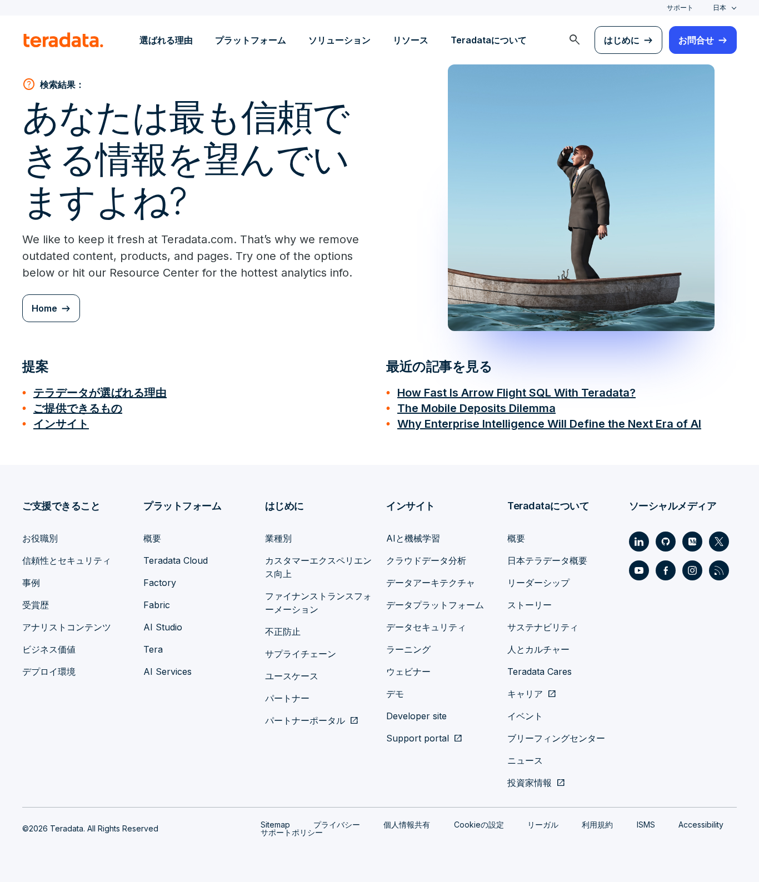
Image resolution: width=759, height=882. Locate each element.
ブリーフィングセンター (556, 738)
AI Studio (162, 627)
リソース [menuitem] (410, 40)
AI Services (167, 671)
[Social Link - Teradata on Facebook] (666, 570)
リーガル (542, 824)
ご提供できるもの (77, 408)
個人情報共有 (406, 824)
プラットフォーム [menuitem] (250, 40)
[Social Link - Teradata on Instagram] (692, 570)
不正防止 (283, 631)
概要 (152, 538)
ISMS (646, 824)
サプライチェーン (300, 653)
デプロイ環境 (49, 671)
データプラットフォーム (435, 604)
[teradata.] (63, 40)
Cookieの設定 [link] (479, 824)
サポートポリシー (292, 832)
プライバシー (336, 824)
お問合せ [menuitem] (696, 40)
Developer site (416, 715)
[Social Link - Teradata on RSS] (719, 570)
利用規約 (597, 824)
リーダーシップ (538, 582)
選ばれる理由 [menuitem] (166, 40)
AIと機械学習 (413, 538)
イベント (525, 715)
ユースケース (291, 675)
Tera (153, 649)
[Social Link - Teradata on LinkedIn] (639, 542)
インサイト (61, 423)
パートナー (287, 698)
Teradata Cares (539, 671)
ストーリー (529, 604)
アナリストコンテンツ (66, 627)
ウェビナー (408, 671)
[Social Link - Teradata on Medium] (692, 542)
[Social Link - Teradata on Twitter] (719, 542)
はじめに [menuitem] (622, 40)
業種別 (278, 538)
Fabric (156, 604)
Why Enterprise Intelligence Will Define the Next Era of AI (549, 423)
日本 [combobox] (719, 7)
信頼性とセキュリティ (66, 560)
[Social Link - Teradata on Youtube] (639, 570)
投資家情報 (529, 782)
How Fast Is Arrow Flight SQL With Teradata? (516, 392)
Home (44, 308)
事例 (31, 582)
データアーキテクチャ (430, 582)
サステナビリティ (542, 627)
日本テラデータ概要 (547, 560)
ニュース (525, 760)
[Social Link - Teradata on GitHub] (666, 542)
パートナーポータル (305, 720)
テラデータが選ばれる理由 (100, 392)
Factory (159, 582)
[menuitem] (574, 40)
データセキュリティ (426, 627)
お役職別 (40, 538)
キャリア (525, 693)
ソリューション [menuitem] (339, 40)
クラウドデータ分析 (426, 560)
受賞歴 (35, 604)
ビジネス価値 (49, 649)
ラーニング (408, 649)
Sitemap (275, 824)
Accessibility (700, 824)
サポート (680, 7)
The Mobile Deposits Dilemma (476, 408)
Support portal (417, 738)
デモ (395, 693)
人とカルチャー (538, 649)
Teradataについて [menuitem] (489, 40)
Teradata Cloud (175, 560)
